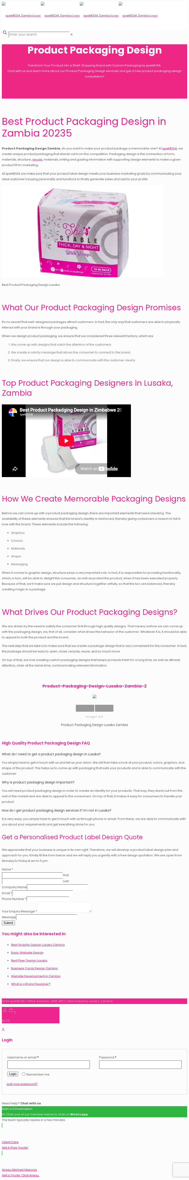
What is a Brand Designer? (30, 984)
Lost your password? (22, 1084)
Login (12, 1074)
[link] (71, 34)
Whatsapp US (12, 85)
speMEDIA (169, 148)
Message (9, 917)
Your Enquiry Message (19, 911)
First (66, 875)
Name (7, 869)
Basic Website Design (27, 952)
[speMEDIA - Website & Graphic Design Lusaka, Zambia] (80, 15)
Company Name (14, 887)
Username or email (23, 1057)
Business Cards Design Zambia (34, 968)
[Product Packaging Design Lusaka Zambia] (94, 697)
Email (7, 893)
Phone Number (14, 899)
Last (66, 881)
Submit (8, 923)
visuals (37, 159)
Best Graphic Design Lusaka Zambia (38, 945)
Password (107, 1057)
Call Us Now (10, 95)
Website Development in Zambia (35, 976)
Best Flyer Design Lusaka (29, 960)
